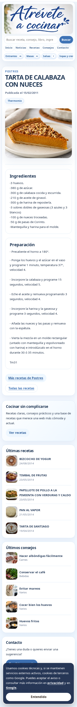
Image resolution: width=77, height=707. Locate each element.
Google (11, 687)
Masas (32, 56)
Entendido (38, 697)
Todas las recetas (21, 388)
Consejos (48, 47)
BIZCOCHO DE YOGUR (35, 459)
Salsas (48, 56)
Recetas (34, 47)
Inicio (8, 47)
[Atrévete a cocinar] (38, 19)
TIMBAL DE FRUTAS (33, 475)
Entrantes (13, 56)
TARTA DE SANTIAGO (34, 526)
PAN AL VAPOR (29, 510)
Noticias (21, 47)
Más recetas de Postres (25, 378)
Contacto (63, 47)
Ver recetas (17, 433)
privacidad (55, 683)
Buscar (66, 39)
